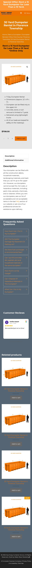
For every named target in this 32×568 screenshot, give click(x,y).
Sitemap (21, 563)
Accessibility (13, 563)
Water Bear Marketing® (22, 557)
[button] (27, 66)
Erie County (18, 37)
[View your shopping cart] (21, 13)
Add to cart (21, 138)
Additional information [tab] (14, 160)
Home (4, 34)
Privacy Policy (26, 561)
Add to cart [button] (16, 398)
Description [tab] (10, 156)
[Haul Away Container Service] (6, 13)
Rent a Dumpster (14, 34)
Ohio (11, 37)
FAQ (17, 201)
